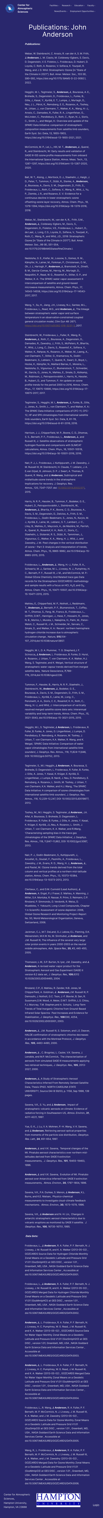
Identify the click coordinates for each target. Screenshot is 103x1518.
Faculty (90, 5)
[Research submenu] (71, 5)
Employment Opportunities (82, 11)
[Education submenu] (84, 5)
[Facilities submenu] (58, 5)
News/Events (60, 11)
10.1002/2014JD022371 (71, 487)
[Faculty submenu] (94, 5)
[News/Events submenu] (66, 11)
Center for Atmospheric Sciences (25, 8)
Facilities (54, 5)
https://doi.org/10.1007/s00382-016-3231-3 (50, 325)
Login (96, 1504)
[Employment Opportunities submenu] (94, 11)
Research (66, 5)
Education (78, 5)
